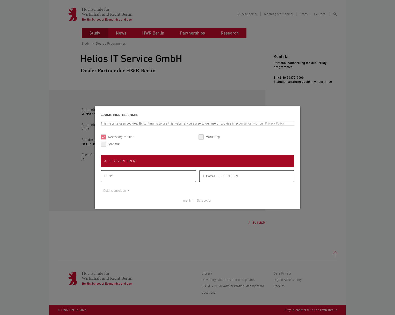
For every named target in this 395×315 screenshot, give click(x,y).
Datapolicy (204, 200)
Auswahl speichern (220, 176)
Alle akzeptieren (120, 161)
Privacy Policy (274, 123)
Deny (108, 176)
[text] (197, 123)
